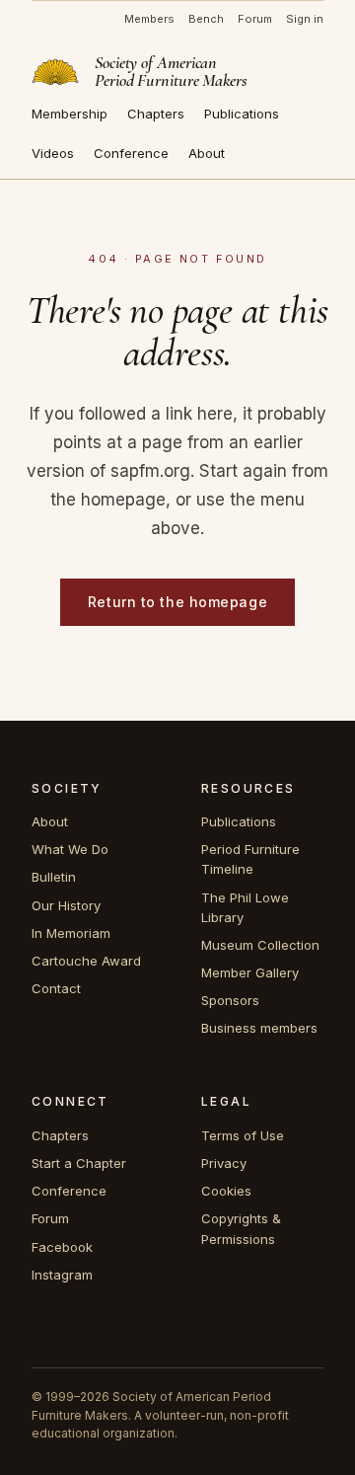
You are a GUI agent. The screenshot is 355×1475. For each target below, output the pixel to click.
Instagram (62, 1274)
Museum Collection (260, 945)
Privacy (224, 1163)
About (206, 153)
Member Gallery (250, 972)
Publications (241, 113)
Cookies (226, 1191)
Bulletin (54, 877)
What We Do (70, 849)
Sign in (304, 19)
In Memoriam (71, 933)
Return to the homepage (177, 601)
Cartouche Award (86, 961)
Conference (131, 153)
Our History (66, 905)
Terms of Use (242, 1135)
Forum (255, 19)
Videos (53, 153)
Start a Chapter (79, 1163)
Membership (69, 113)
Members (149, 19)
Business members (259, 1028)
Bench (206, 19)
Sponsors (230, 1000)
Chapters (155, 113)
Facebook (62, 1247)
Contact (56, 988)
